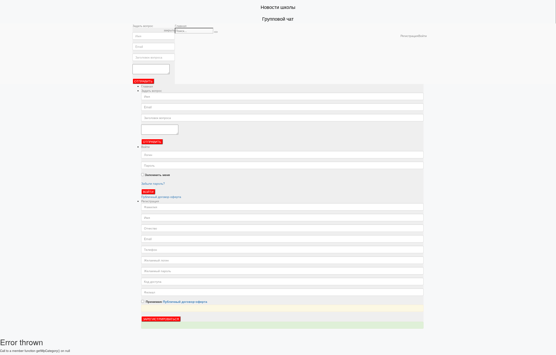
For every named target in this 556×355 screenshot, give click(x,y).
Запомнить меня (157, 174)
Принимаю (175, 301)
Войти (148, 191)
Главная (181, 25)
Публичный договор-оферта (161, 196)
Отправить (143, 81)
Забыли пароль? (153, 183)
